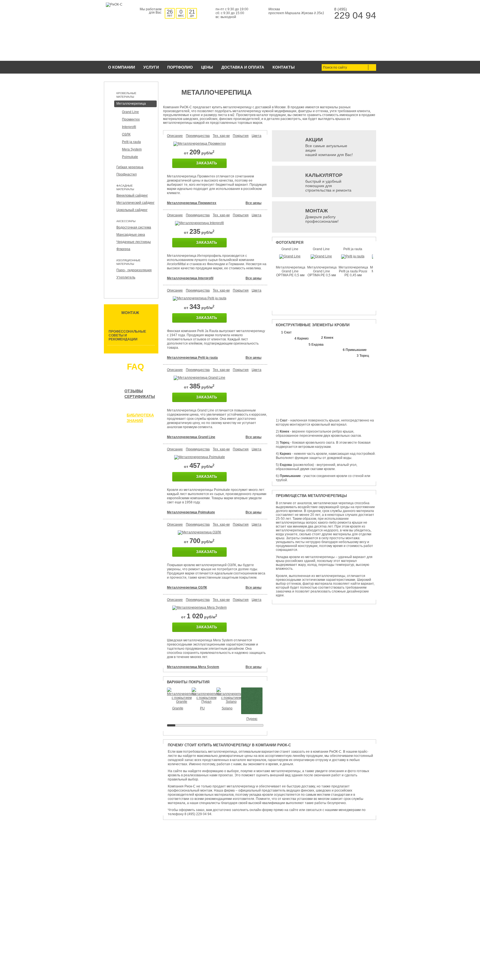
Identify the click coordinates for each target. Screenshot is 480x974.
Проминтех (131, 119)
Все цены (253, 203)
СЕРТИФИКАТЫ (139, 396)
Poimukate (130, 157)
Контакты (283, 67)
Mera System (132, 149)
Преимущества (198, 136)
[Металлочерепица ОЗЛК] (199, 532)
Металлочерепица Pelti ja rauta (192, 358)
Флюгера (123, 249)
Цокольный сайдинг (132, 210)
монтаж (130, 312)
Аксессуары (126, 221)
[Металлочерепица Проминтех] (199, 143)
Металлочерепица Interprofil (190, 278)
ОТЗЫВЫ (133, 391)
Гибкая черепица (129, 167)
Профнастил (126, 174)
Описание (175, 136)
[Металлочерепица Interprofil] (199, 223)
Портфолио (180, 67)
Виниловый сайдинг (132, 195)
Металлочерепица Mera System (193, 667)
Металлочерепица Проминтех (191, 203)
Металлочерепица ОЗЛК (187, 587)
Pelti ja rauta (131, 142)
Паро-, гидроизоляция (134, 270)
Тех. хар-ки (221, 136)
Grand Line (130, 112)
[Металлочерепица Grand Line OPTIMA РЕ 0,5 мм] (290, 256)
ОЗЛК (126, 134)
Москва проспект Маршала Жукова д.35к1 (296, 11)
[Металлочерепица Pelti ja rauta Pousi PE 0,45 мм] (352, 256)
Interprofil (129, 127)
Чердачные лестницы (133, 242)
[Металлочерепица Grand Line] (199, 378)
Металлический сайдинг (135, 203)
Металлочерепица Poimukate (191, 512)
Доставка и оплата (242, 67)
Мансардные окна (130, 235)
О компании (121, 67)
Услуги (151, 67)
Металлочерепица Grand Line (191, 437)
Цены (207, 67)
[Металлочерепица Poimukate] (199, 457)
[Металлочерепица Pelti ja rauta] (199, 298)
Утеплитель (125, 277)
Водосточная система (133, 227)
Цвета (256, 136)
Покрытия (241, 136)
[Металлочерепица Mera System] (199, 607)
